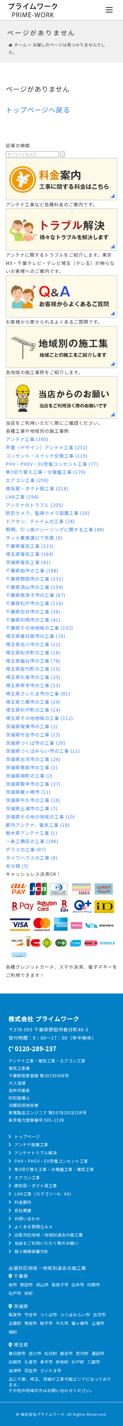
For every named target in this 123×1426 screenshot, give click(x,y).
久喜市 (30, 1362)
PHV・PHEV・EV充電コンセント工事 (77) (52, 463)
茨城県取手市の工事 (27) (33, 783)
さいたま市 (50, 1370)
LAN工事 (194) (22, 496)
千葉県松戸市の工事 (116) (35, 603)
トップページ (27, 1136)
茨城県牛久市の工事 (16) (33, 800)
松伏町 (50, 1353)
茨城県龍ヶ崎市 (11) (28, 791)
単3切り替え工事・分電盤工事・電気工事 (54, 1169)
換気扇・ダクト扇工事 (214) (37, 488)
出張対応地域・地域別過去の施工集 (48, 1235)
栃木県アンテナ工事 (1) (31, 832)
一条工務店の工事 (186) (32, 841)
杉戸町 (78, 1362)
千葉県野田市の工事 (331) (35, 578)
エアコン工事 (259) (27, 480)
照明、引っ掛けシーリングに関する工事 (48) (55, 529)
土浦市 (98, 1323)
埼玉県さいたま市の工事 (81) (38, 693)
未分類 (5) (17, 865)
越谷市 (66, 1353)
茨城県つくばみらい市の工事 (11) (43, 750)
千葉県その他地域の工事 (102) (39, 627)
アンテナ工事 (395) (27, 439)
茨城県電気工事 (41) (28, 562)
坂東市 (15, 1314)
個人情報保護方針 (31, 1251)
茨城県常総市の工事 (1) (32, 767)
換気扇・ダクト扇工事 (35, 1185)
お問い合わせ (27, 1218)
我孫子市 (60, 1285)
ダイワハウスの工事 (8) (32, 857)
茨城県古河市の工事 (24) (33, 759)
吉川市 (35, 1353)
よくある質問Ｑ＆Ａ (33, 1226)
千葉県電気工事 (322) (30, 545)
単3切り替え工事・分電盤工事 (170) (46, 471)
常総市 (30, 1323)
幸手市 (46, 1362)
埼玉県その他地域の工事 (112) (39, 718)
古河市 (99, 1314)
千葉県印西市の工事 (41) (33, 619)
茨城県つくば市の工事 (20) (36, 742)
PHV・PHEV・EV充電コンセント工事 (51, 1161)
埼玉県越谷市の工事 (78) (33, 660)
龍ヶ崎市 (80, 1323)
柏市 (13, 1285)
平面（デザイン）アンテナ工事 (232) (47, 447)
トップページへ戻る (38, 110)
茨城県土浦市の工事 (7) (32, 808)
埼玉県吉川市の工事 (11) (33, 644)
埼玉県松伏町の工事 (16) (33, 652)
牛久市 (62, 1323)
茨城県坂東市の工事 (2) (32, 726)
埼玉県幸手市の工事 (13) (33, 685)
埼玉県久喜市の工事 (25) (33, 677)
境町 (13, 1332)
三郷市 (93, 1362)
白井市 (78, 1285)
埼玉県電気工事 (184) (30, 553)
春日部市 (17, 1353)
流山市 (42, 1285)
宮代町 (82, 1353)
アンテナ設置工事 (31, 1144)
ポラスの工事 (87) (26, 849)
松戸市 (15, 1293)
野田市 (26, 1285)
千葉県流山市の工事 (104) (35, 587)
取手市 (46, 1323)
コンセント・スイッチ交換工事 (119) (47, 455)
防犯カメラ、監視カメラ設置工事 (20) (48, 512)
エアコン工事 (27, 1177)
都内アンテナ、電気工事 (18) (38, 824)
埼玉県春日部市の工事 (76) (36, 636)
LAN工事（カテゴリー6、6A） (44, 1194)
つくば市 (48, 1314)
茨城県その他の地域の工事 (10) (40, 816)
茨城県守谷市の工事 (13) (33, 734)
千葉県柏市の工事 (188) (32, 570)
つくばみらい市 (75, 1314)
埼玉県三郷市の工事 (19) (33, 701)
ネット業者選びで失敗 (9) (34, 537)
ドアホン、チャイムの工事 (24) (40, 521)
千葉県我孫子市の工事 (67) (36, 594)
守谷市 (30, 1314)
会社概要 (22, 1210)
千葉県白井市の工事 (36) (33, 611)
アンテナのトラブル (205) (34, 504)
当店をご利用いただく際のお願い (46, 1243)
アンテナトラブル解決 (35, 1153)
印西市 (93, 1285)
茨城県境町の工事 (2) (29, 775)
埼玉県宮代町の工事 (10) (33, 668)
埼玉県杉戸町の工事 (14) (33, 709)
